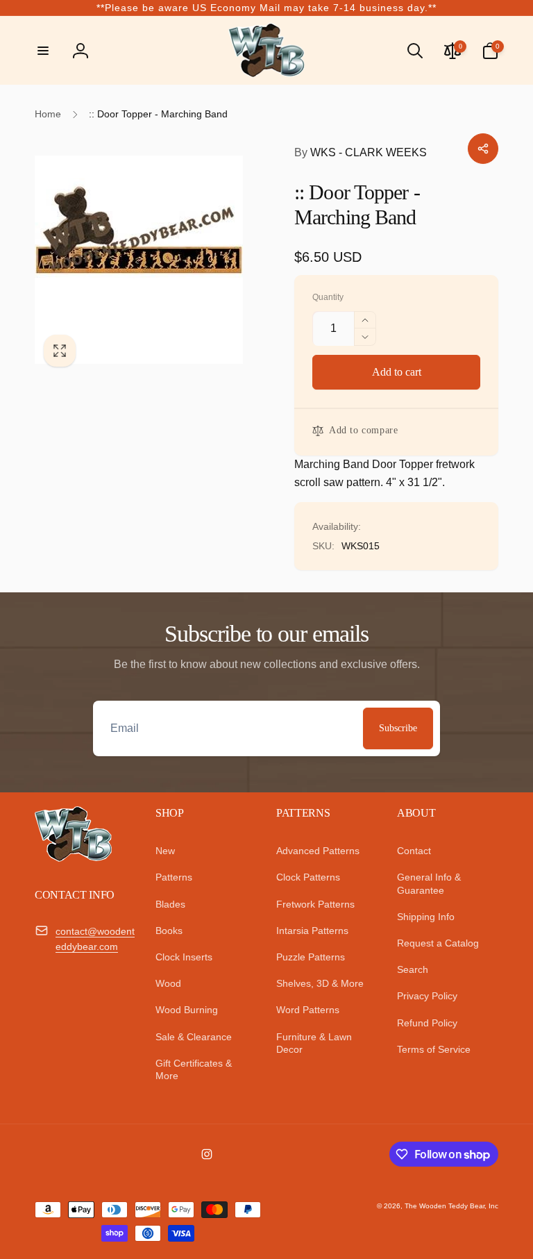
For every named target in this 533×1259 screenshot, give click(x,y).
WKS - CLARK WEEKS (360, 152)
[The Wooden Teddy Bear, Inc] (73, 858)
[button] (43, 50)
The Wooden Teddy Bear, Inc (451, 1206)
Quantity (328, 297)
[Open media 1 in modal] (150, 260)
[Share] (483, 148)
